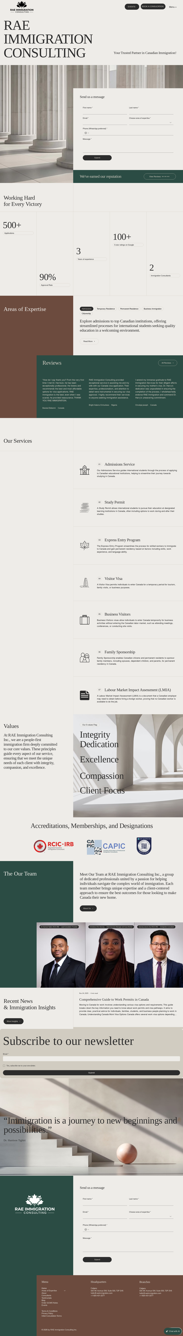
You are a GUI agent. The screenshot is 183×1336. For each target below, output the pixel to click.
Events (44, 1305)
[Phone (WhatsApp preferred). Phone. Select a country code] (86, 132)
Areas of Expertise (49, 1291)
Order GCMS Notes (50, 1303)
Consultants (46, 1295)
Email (86, 118)
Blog (43, 1300)
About (44, 1293)
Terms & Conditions (50, 1311)
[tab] (86, 309)
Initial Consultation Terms (52, 1316)
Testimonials (47, 1298)
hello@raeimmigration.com (102, 1293)
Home (44, 1288)
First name (88, 108)
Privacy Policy (47, 1313)
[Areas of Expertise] (65, 1290)
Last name (134, 108)
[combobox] (151, 122)
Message (87, 139)
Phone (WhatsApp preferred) (95, 128)
